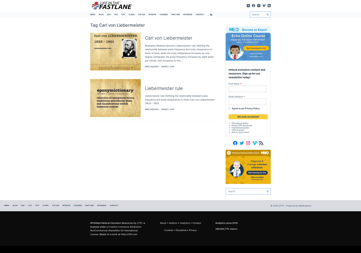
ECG (109, 14)
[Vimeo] (264, 5)
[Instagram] (258, 5)
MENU (92, 14)
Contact (200, 14)
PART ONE (175, 14)
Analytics (185, 223)
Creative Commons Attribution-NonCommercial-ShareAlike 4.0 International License (116, 230)
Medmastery (305, 205)
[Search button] (268, 14)
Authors (173, 223)
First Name (235, 83)
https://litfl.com (129, 234)
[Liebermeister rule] (115, 98)
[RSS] (269, 5)
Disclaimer (181, 230)
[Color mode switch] (211, 14)
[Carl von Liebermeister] (115, 52)
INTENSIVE (187, 14)
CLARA (132, 14)
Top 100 (141, 14)
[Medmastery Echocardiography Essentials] (248, 43)
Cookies (169, 230)
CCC (116, 14)
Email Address (237, 96)
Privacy (193, 230)
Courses (164, 14)
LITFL (140, 223)
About (163, 223)
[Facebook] (253, 5)
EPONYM (152, 14)
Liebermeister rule (164, 88)
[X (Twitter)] (248, 5)
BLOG (101, 14)
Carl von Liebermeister (168, 38)
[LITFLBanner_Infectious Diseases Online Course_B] (248, 166)
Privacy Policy (252, 108)
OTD (123, 14)
